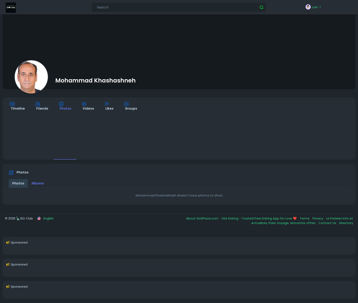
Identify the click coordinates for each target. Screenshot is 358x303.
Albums (37, 183)
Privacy (318, 218)
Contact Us (327, 223)
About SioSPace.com (202, 218)
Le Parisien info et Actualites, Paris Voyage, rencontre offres (302, 220)
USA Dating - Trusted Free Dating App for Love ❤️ (259, 218)
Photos (18, 183)
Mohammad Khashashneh (95, 80)
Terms (305, 218)
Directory (346, 223)
